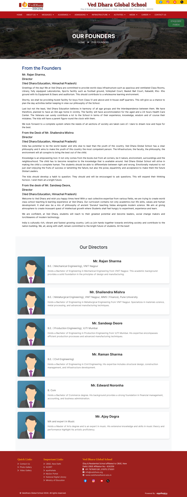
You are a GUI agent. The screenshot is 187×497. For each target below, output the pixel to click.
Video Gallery (25, 470)
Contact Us (160, 15)
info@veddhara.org (93, 472)
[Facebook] (85, 480)
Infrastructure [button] (100, 15)
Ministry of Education (55, 480)
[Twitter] (108, 480)
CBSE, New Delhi (53, 464)
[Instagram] (93, 480)
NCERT (48, 467)
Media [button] (133, 15)
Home (19, 15)
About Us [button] (31, 15)
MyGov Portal (51, 473)
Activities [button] (119, 15)
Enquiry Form (176, 23)
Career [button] (145, 15)
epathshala (50, 470)
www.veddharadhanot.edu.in (97, 475)
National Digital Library (55, 477)
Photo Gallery (25, 467)
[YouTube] (101, 480)
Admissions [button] (81, 15)
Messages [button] (47, 15)
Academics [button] (63, 15)
